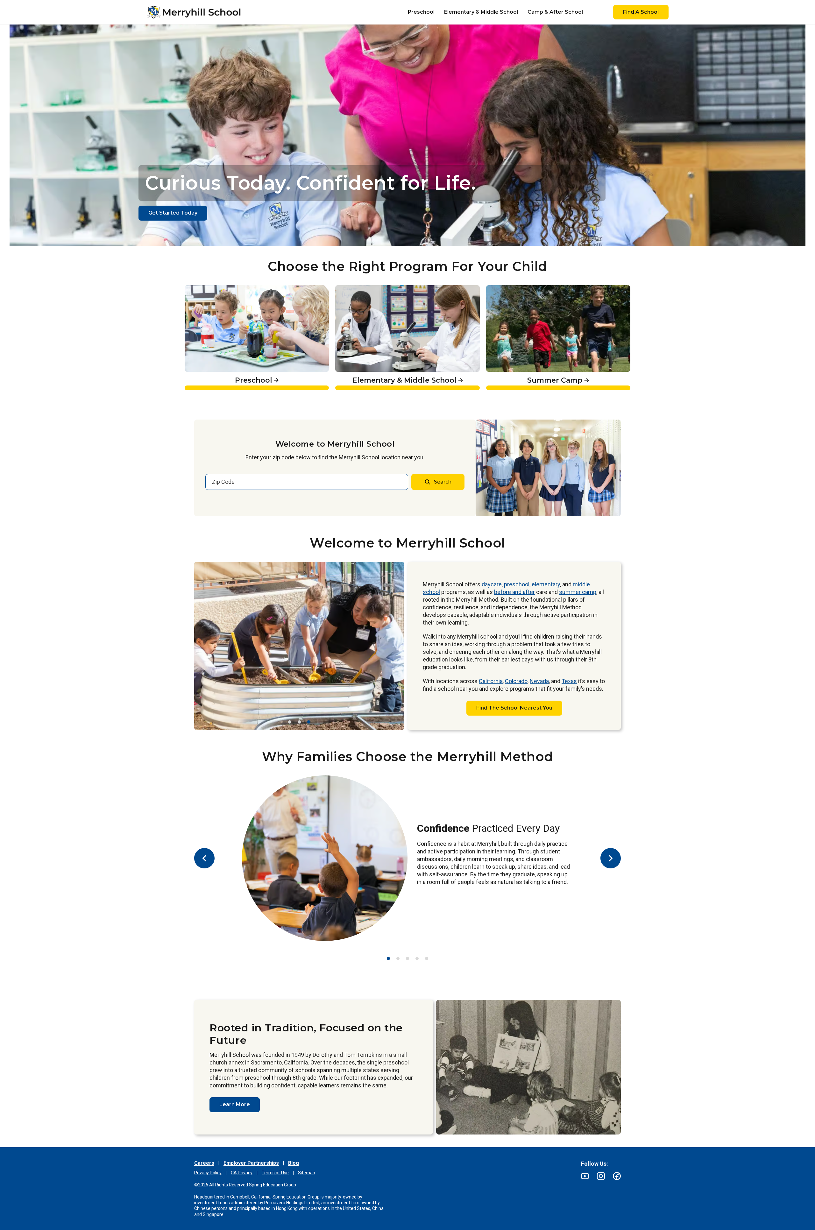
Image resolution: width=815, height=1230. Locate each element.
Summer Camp (508, 288)
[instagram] (601, 1176)
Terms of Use (275, 1172)
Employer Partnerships (251, 1163)
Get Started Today (172, 213)
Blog (293, 1163)
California (491, 681)
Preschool (199, 288)
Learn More (234, 1104)
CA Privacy (241, 1172)
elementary (546, 584)
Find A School (641, 12)
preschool (516, 584)
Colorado (516, 681)
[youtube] (585, 1176)
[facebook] (617, 1176)
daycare (492, 584)
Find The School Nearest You (514, 708)
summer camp (577, 592)
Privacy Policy (208, 1172)
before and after (514, 592)
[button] (289, 722)
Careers (204, 1163)
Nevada (539, 681)
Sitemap (306, 1172)
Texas (569, 681)
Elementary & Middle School (375, 288)
